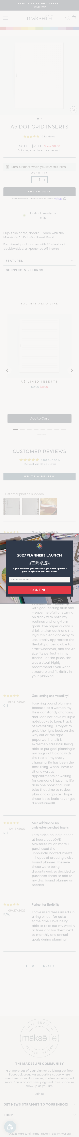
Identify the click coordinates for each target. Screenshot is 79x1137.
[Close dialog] (76, 535)
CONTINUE (39, 589)
